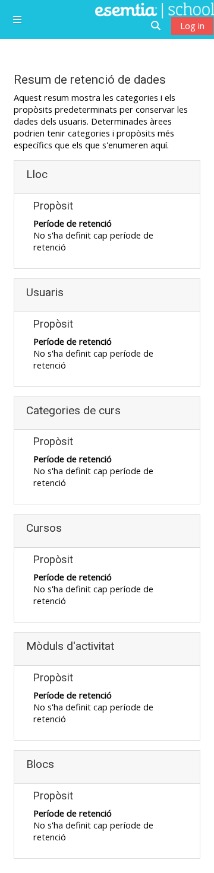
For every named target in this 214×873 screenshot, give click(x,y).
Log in (192, 25)
